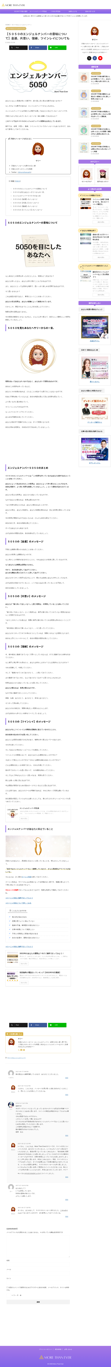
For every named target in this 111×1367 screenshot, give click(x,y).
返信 (66, 1078)
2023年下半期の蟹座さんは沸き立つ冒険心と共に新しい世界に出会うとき (101, 96)
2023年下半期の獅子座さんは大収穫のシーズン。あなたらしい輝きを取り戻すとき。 (101, 78)
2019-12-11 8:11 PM (22, 1103)
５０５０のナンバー (33, 1173)
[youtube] (24, 1050)
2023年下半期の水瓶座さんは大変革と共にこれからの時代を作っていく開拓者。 (101, 114)
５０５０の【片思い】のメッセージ (26, 203)
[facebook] (21, 1050)
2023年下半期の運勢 (20, 11)
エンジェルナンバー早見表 (38, 11)
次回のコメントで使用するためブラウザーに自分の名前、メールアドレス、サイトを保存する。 (38, 1288)
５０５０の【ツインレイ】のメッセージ (27, 210)
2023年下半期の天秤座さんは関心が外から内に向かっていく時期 (101, 149)
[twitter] (19, 1050)
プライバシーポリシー (45, 1349)
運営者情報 (58, 1349)
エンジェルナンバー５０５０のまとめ (27, 196)
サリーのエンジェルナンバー (16, 1058)
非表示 (18, 181)
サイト (9, 1278)
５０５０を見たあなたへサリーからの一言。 (29, 192)
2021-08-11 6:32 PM (24, 1086)
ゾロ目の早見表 (55, 11)
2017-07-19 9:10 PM (22, 1185)
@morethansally (24, 172)
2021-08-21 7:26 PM (24, 1207)
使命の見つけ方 (90, 11)
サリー (13, 1092)
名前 (8, 1260)
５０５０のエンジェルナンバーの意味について (30, 189)
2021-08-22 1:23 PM (24, 1143)
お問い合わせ (68, 1349)
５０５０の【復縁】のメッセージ (25, 206)
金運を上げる (73, 11)
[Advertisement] (38, 446)
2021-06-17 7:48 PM (22, 1071)
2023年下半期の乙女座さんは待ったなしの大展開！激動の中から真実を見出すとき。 (101, 131)
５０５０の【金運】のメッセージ (25, 199)
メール (9, 1269)
